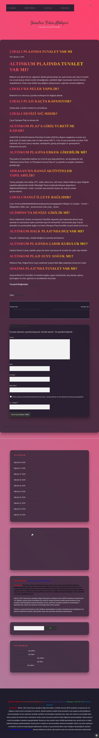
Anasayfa (12, 8)
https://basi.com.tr (44, 427)
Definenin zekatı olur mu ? (22, 483)
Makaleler (19, 295)
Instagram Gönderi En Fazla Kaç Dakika (71, 309)
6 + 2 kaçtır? (14, 403)
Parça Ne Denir (35, 284)
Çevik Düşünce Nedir (21, 651)
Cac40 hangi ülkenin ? (21, 460)
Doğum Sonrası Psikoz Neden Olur (25, 658)
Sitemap (56, 427)
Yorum (12, 337)
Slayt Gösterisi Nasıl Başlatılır (26, 309)
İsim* (11, 364)
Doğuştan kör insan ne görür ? (24, 489)
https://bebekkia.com (12, 427)
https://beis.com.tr (29, 427)
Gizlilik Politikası (29, 8)
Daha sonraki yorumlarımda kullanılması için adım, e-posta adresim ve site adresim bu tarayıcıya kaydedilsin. (48, 397)
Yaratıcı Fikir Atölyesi (49, 23)
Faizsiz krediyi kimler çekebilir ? (24, 472)
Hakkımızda (65, 8)
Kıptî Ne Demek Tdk (20, 665)
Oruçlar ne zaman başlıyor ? (23, 478)
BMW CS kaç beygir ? (21, 512)
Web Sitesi (13, 386)
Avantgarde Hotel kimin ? (22, 495)
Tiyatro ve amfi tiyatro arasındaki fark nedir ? (28, 501)
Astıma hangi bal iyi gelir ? (22, 466)
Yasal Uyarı (48, 8)
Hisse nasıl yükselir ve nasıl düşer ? (25, 507)
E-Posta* (12, 375)
